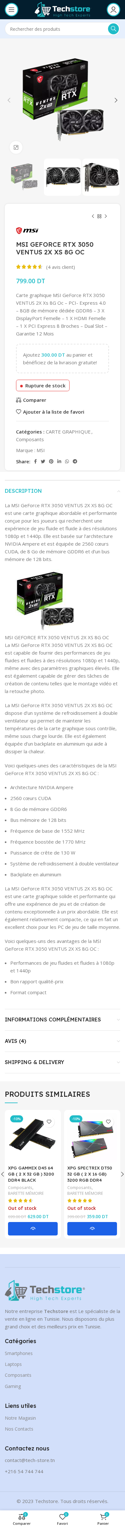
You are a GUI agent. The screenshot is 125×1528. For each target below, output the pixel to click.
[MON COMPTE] (113, 9)
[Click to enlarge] (16, 147)
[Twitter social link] (43, 461)
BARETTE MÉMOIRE (26, 1193)
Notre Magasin (20, 1418)
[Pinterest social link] (51, 461)
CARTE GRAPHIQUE (68, 431)
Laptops (13, 1364)
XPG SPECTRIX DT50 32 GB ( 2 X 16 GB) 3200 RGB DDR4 (89, 1174)
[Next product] (106, 216)
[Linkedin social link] (59, 461)
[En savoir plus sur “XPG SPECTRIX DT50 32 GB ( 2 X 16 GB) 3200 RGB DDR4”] (92, 1228)
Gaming (13, 1386)
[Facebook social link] (35, 461)
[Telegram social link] (75, 461)
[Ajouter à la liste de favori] (48, 1121)
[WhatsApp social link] (67, 461)
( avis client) (60, 267)
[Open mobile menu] (11, 9)
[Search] (113, 28)
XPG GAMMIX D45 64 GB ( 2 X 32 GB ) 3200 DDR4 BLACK (31, 1174)
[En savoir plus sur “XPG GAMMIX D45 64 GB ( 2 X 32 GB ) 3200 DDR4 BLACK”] (33, 1228)
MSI (41, 450)
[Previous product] (93, 216)
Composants (30, 439)
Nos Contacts (19, 1429)
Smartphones (19, 1353)
